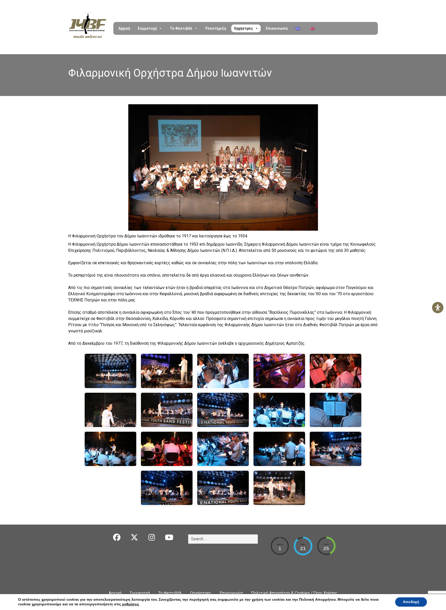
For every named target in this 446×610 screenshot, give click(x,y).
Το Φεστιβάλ (181, 28)
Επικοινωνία (277, 28)
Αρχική (124, 28)
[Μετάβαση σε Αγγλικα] (313, 28)
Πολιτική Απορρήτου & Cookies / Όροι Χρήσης (294, 593)
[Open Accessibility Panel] (437, 307)
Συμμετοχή (147, 28)
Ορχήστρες (243, 28)
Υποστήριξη (215, 28)
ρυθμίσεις (130, 604)
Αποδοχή (411, 601)
